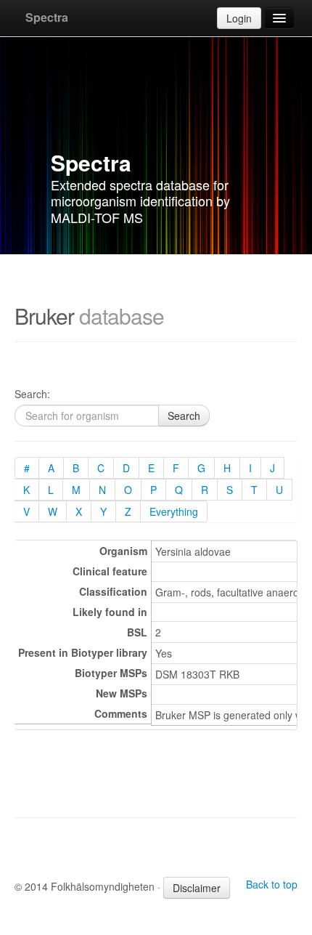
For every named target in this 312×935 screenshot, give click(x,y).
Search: (32, 393)
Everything (173, 511)
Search (184, 415)
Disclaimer (197, 888)
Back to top (271, 884)
